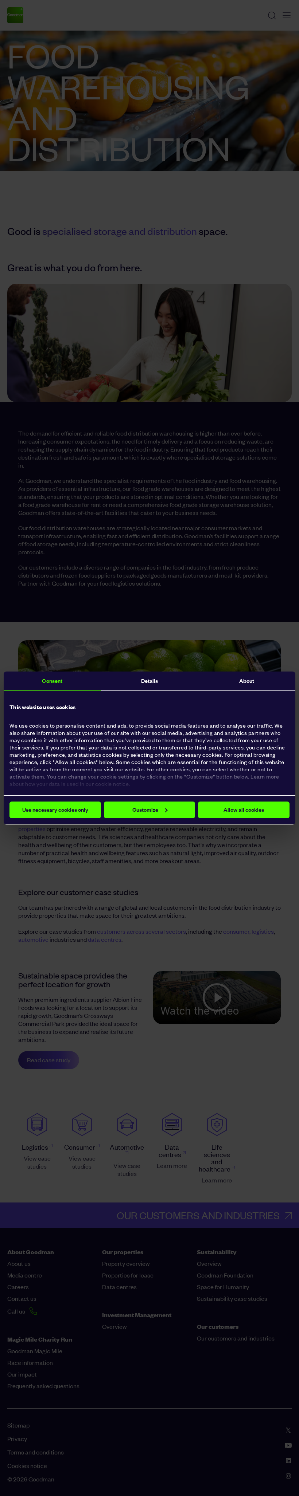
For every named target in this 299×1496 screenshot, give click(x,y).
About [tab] (247, 680)
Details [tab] (149, 680)
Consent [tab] (52, 680)
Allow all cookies (244, 809)
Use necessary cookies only (55, 809)
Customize (145, 809)
